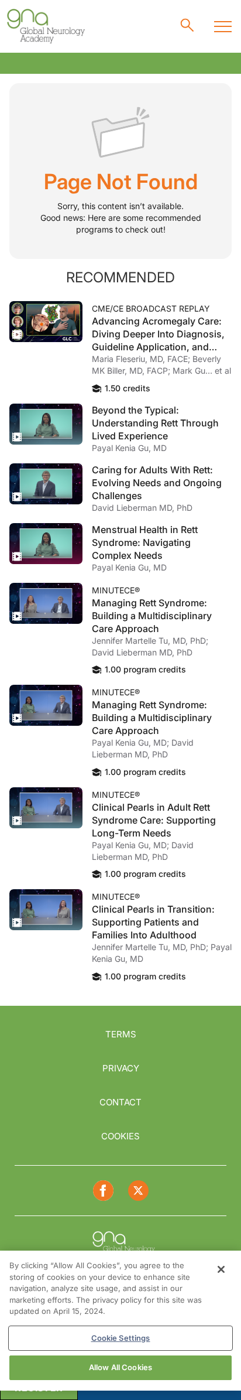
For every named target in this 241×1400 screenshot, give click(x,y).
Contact (120, 1102)
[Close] (221, 1269)
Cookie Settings (120, 1338)
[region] (120, 1321)
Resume (45, 321)
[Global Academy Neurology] (45, 26)
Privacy (120, 1068)
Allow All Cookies (120, 1367)
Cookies (120, 1136)
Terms (120, 1034)
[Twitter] (138, 1190)
